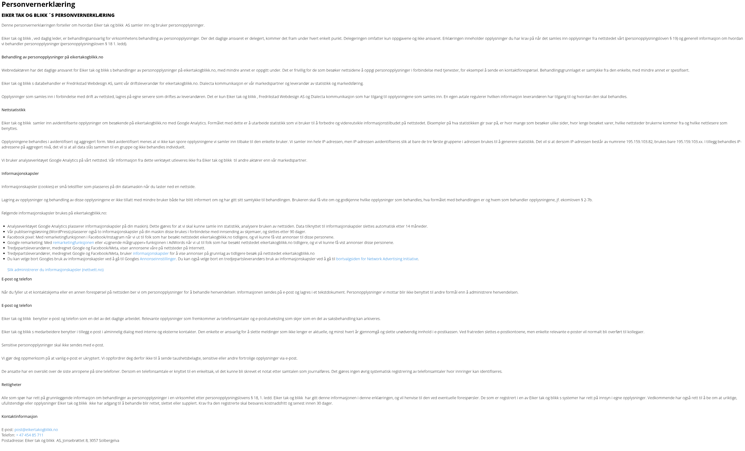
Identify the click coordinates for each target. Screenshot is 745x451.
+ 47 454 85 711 (29, 435)
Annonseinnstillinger (158, 258)
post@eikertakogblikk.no (36, 429)
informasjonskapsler (151, 253)
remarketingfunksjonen (73, 242)
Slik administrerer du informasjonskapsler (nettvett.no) (55, 269)
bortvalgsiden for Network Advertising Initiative (377, 258)
